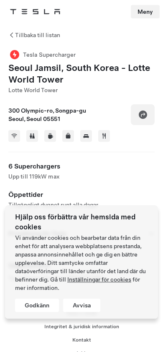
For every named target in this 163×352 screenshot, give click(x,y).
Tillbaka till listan (37, 35)
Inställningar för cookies (99, 279)
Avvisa (82, 305)
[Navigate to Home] (35, 12)
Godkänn (37, 305)
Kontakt (81, 340)
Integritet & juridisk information (81, 326)
